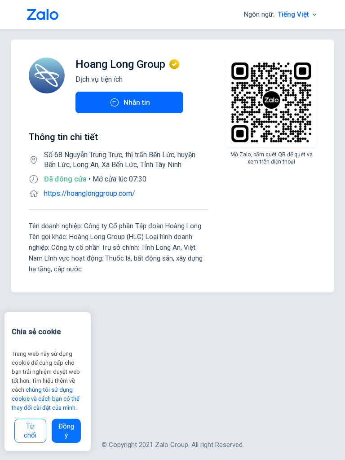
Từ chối (30, 430)
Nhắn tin (137, 102)
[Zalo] (43, 14)
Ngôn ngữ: (276, 14)
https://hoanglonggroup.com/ (89, 193)
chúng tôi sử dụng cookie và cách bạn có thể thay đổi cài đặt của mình (46, 398)
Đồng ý (66, 430)
